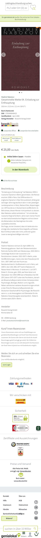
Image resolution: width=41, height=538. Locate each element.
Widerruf (9, 518)
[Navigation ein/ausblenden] (30, 534)
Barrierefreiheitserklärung (10, 514)
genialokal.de (9, 17)
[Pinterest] (36, 507)
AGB (20, 500)
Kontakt (6, 496)
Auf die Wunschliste (10, 180)
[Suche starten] (35, 528)
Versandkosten (25, 471)
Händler (6, 509)
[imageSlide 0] (19, 92)
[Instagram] (36, 513)
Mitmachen (23, 509)
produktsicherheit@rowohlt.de (17, 320)
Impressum (7, 505)
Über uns (22, 496)
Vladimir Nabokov (7, 97)
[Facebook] (36, 502)
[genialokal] (10, 535)
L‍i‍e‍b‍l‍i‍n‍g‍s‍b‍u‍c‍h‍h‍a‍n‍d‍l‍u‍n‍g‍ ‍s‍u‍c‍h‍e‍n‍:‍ (18, 3)
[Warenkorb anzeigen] (36, 535)
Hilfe (4, 500)
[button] (24, 535)
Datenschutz (23, 505)
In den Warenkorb (20, 169)
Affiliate (21, 514)
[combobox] (17, 528)
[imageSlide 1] (21, 92)
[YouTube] (36, 518)
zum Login (6, 365)
